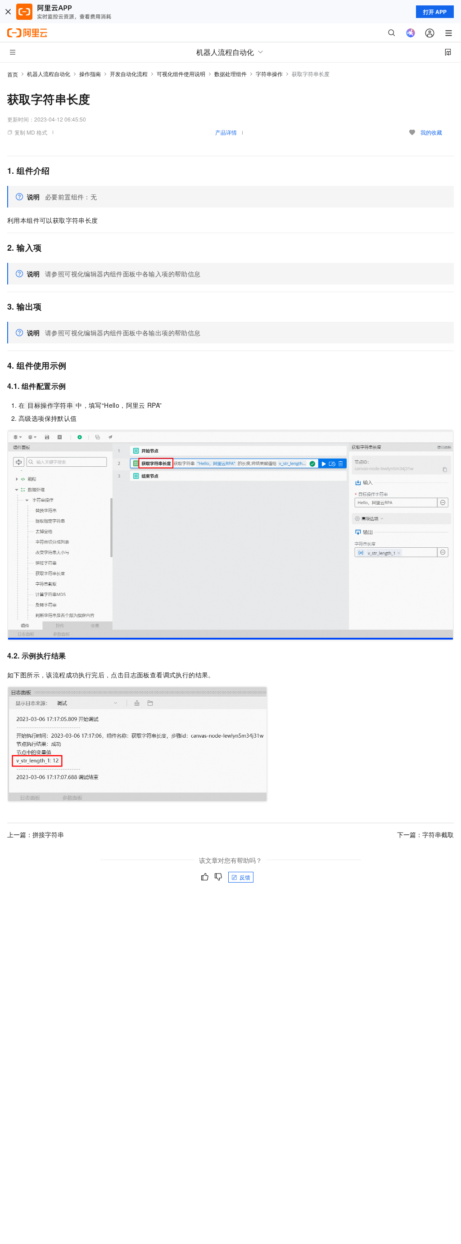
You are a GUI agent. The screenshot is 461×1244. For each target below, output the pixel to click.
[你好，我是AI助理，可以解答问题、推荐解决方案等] (410, 32)
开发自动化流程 (129, 73)
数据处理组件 (230, 73)
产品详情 (226, 132)
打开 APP (435, 12)
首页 (12, 74)
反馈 (245, 877)
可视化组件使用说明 (181, 73)
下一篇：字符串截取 (425, 834)
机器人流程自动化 (48, 73)
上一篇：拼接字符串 (35, 834)
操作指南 (90, 73)
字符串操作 (269, 73)
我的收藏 (431, 132)
